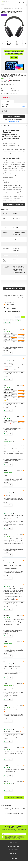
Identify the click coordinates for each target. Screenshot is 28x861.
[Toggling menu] (2, 5)
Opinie (2, 293)
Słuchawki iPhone (5, 10)
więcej (24, 106)
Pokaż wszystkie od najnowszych (14, 797)
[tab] (14, 125)
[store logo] (7, 2)
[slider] (14, 334)
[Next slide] (24, 27)
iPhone (11, 8)
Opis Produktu (5, 125)
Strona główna (4, 8)
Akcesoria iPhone (18, 8)
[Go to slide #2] (16, 43)
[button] (20, 2)
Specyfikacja (4, 209)
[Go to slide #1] (8, 43)
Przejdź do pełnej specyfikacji (10, 93)
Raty (7, 101)
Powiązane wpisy (6, 805)
